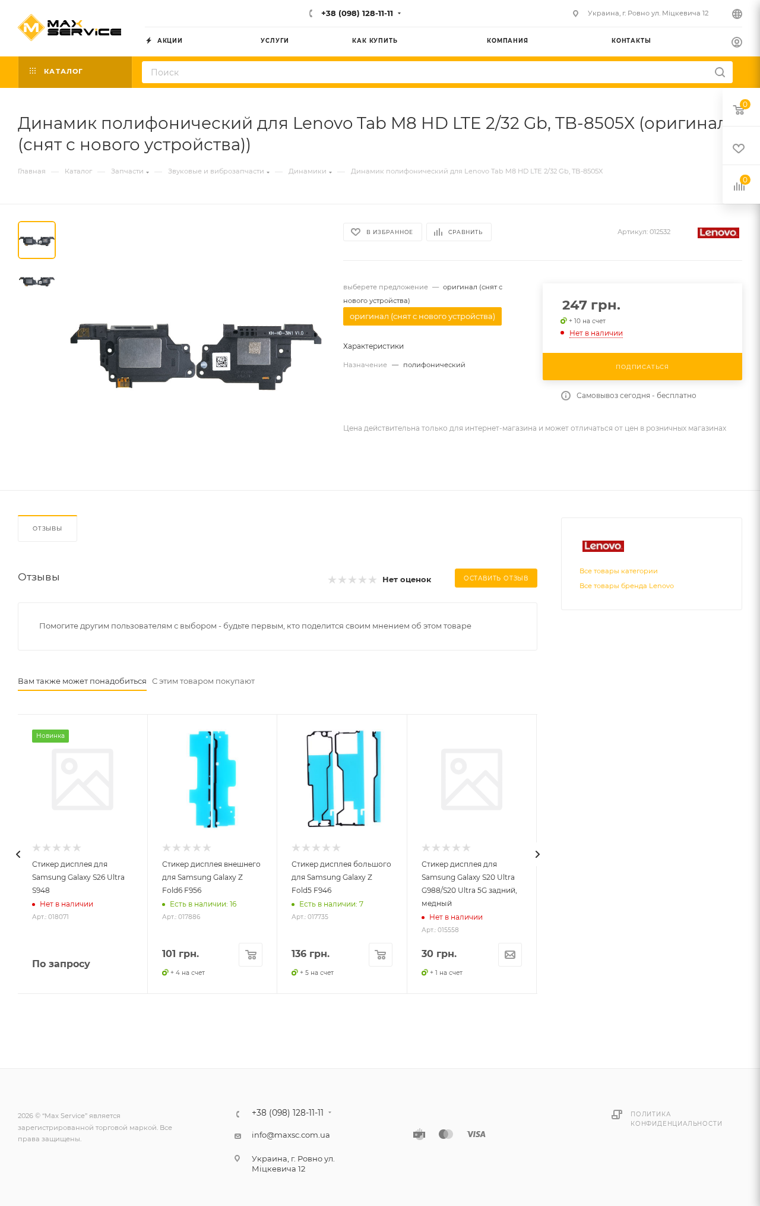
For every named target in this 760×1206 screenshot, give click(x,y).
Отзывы (47, 528)
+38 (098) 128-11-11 (356, 13)
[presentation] (18, 854)
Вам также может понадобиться (82, 681)
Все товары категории (619, 571)
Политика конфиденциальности (676, 1119)
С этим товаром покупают (203, 681)
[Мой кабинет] (737, 43)
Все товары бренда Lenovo (627, 586)
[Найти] (720, 72)
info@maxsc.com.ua (291, 1134)
